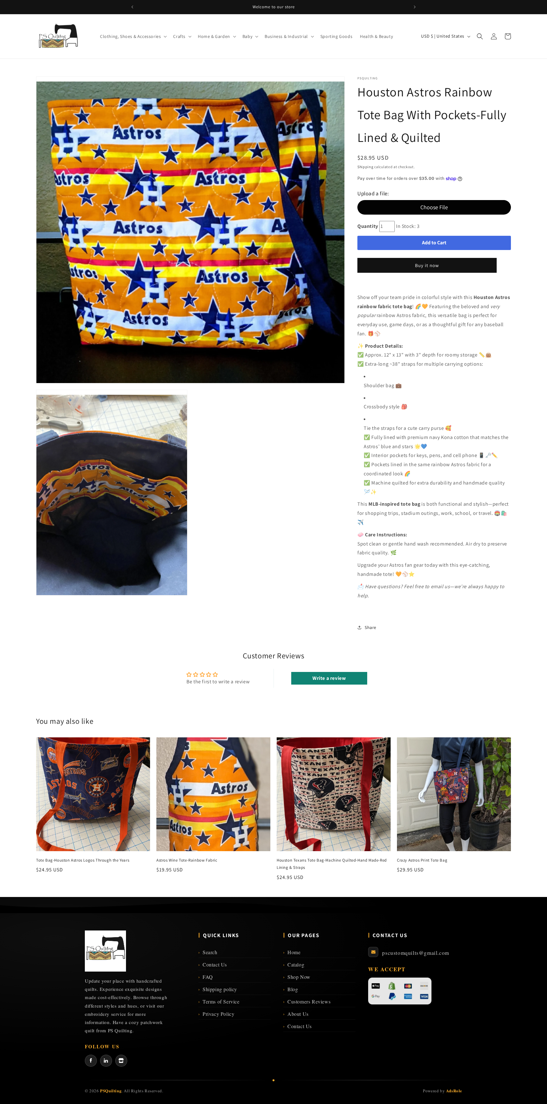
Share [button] (370, 627)
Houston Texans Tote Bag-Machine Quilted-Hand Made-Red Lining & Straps (332, 863)
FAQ (205, 976)
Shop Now (296, 976)
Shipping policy (217, 989)
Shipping (365, 166)
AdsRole (454, 1091)
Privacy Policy (216, 1013)
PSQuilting (111, 1091)
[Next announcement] (415, 7)
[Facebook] (91, 1061)
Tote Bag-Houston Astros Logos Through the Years (82, 860)
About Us (295, 1013)
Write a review (329, 678)
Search (207, 952)
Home (291, 952)
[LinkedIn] (106, 1061)
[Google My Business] (121, 1061)
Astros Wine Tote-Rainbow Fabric (186, 860)
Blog (290, 989)
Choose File (434, 207)
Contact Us (212, 964)
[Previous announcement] (132, 7)
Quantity (367, 226)
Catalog (293, 964)
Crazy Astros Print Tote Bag (422, 860)
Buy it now (427, 265)
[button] (132, 36)
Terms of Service (218, 1001)
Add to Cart (434, 242)
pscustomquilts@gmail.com (415, 952)
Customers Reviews (306, 1001)
